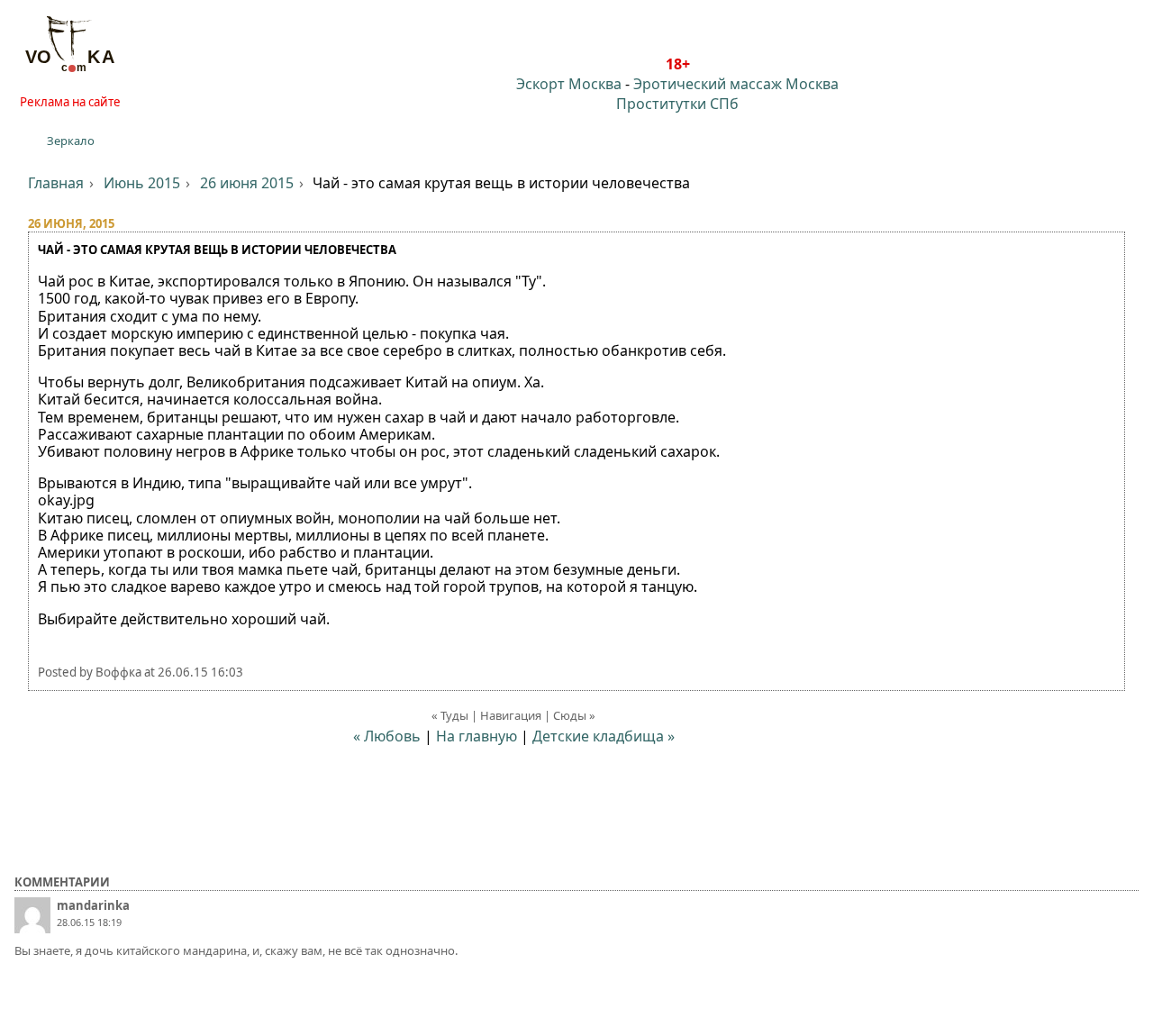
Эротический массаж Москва (736, 84)
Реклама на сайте (70, 102)
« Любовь (387, 736)
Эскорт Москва (569, 84)
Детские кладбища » (603, 736)
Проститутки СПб (677, 104)
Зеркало (71, 140)
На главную (476, 736)
